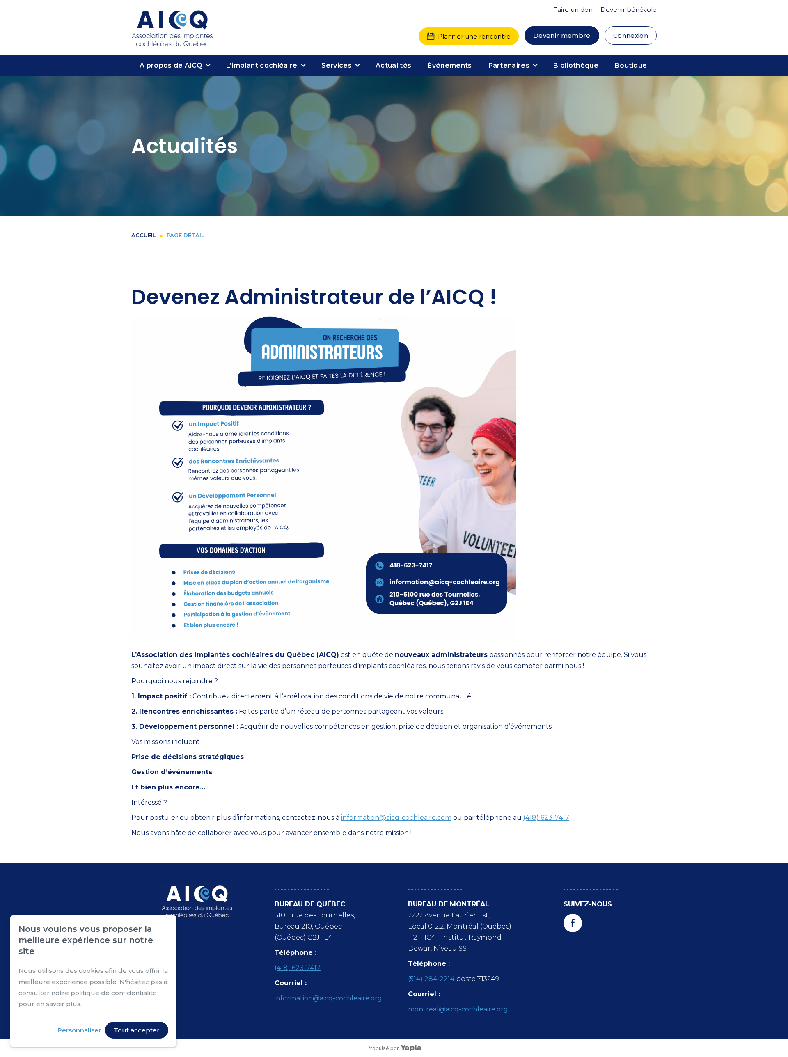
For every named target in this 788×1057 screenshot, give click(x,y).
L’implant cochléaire (261, 65)
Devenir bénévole (628, 10)
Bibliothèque (575, 65)
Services (336, 65)
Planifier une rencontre (474, 36)
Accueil (143, 235)
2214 (447, 979)
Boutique (631, 65)
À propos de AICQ (171, 65)
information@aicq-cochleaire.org (328, 998)
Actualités (393, 65)
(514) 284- (424, 979)
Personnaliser (79, 1030)
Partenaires (509, 65)
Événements (450, 65)
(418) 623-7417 (546, 817)
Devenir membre (562, 35)
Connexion (630, 35)
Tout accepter (137, 1030)
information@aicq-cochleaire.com (396, 817)
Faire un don (573, 10)
